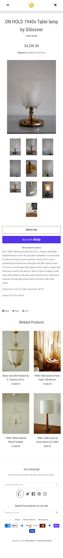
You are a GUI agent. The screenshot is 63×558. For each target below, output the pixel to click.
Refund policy (43, 520)
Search (17, 520)
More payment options (31, 247)
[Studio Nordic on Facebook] (33, 494)
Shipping (21, 52)
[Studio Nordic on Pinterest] (39, 494)
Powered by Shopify (44, 541)
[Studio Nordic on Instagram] (45, 494)
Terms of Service (29, 520)
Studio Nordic (31, 35)
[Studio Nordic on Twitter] (28, 494)
